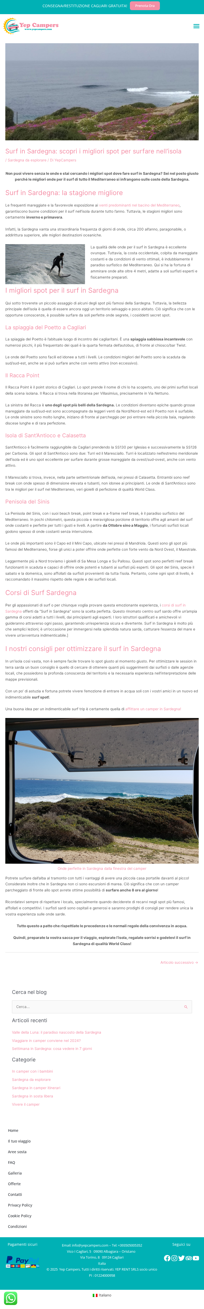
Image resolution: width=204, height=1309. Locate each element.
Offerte (14, 1183)
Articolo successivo (179, 962)
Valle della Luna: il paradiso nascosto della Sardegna (56, 1032)
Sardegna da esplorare (27, 160)
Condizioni (17, 1226)
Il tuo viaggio (19, 1141)
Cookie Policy (19, 1215)
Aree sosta (17, 1151)
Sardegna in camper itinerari (36, 1088)
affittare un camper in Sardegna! (153, 709)
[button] (196, 26)
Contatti (15, 1194)
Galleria (15, 1173)
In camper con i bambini (32, 1071)
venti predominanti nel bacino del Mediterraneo (139, 205)
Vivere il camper (26, 1104)
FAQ (11, 1162)
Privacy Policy (20, 1205)
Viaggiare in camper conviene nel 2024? (46, 1040)
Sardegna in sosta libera (32, 1096)
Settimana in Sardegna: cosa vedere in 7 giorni (52, 1048)
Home (13, 1130)
